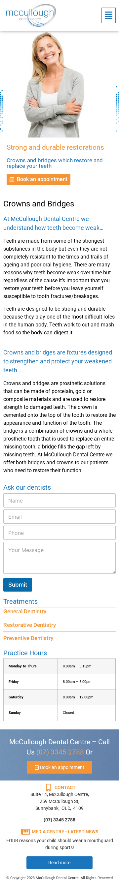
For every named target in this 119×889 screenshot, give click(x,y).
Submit (17, 584)
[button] (108, 15)
